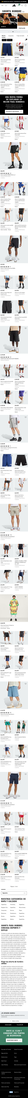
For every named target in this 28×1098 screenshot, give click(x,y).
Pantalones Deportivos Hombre (13, 913)
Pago (15, 1057)
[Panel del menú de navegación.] (2, 5)
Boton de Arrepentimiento (20, 1064)
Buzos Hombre (3, 916)
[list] (14, 36)
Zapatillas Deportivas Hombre (4, 919)
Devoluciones (4, 1057)
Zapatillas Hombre (3, 904)
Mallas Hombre (12, 919)
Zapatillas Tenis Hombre (22, 919)
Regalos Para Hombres (4, 907)
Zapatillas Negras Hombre (21, 904)
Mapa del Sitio (4, 1053)
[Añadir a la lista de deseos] (11, 45)
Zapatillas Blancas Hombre (12, 907)
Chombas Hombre (12, 904)
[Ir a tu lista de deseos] (6, 5)
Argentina (16, 1092)
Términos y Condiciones (6, 1077)
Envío (15, 1053)
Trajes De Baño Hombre (22, 916)
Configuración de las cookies (6, 1073)
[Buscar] (22, 5)
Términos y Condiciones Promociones (19, 1078)
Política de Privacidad (19, 1082)
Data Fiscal (3, 1060)
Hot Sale (16, 1060)
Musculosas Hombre (22, 907)
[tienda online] (14, 6)
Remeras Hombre (3, 913)
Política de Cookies (5, 1082)
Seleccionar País (5, 1086)
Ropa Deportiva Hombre (21, 910)
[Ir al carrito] (25, 5)
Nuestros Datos (17, 1072)
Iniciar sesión (8, 1024)
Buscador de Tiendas (6, 1049)
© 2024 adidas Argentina (14, 1096)
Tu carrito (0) (20, 1024)
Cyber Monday (4, 1064)
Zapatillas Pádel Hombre (23, 913)
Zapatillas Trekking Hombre (12, 916)
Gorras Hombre (12, 910)
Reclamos (16, 1086)
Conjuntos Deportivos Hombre (4, 910)
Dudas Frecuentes (18, 1049)
